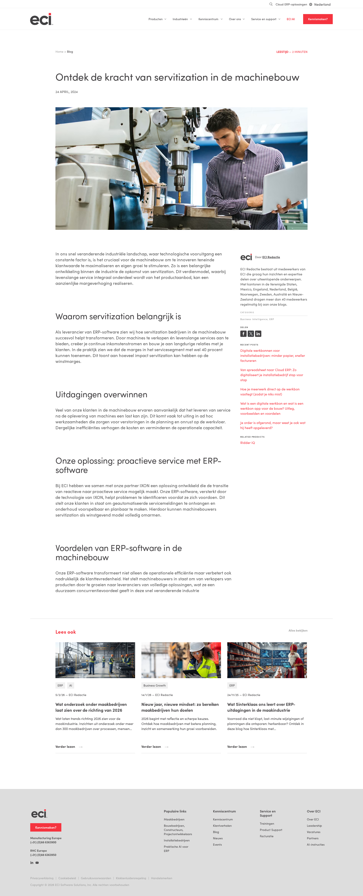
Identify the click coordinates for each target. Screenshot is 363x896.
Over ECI (313, 819)
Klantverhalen (222, 826)
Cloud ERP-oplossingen (291, 4)
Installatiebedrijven (177, 840)
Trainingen (267, 823)
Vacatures (313, 832)
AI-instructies (316, 844)
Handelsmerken (161, 878)
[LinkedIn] (31, 863)
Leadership (314, 826)
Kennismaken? (318, 19)
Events (217, 844)
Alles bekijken (298, 630)
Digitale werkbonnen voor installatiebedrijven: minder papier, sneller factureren (272, 355)
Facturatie (267, 836)
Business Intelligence (254, 319)
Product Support (271, 830)
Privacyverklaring (42, 878)
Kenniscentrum (223, 819)
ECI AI (291, 19)
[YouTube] (37, 863)
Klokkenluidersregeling (131, 878)
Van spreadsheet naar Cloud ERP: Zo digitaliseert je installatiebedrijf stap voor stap (271, 375)
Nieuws (218, 838)
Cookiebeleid (67, 878)
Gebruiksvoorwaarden (96, 878)
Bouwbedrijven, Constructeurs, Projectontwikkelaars (178, 830)
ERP (271, 319)
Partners (312, 838)
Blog (216, 832)
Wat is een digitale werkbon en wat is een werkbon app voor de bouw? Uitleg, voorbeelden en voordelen (271, 408)
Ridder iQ (247, 442)
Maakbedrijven (174, 819)
